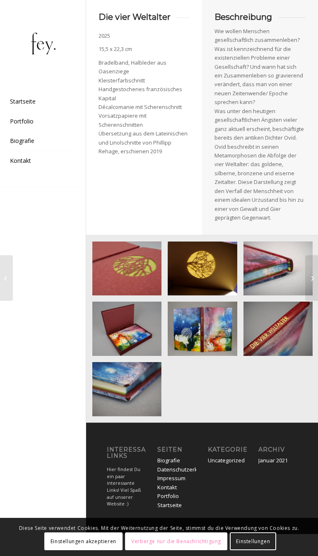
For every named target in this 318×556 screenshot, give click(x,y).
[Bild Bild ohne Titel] (130, 272)
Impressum (171, 478)
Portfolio (168, 496)
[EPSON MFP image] (43, 44)
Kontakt (167, 487)
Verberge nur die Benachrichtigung (176, 541)
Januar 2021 (273, 460)
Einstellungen (253, 541)
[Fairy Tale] (311, 278)
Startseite (169, 505)
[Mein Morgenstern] (6, 278)
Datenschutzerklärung (185, 469)
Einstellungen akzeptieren (83, 541)
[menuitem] (43, 102)
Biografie (168, 460)
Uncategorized (226, 460)
